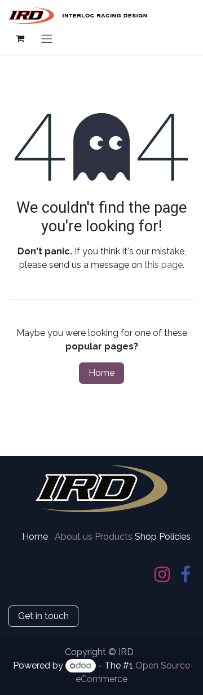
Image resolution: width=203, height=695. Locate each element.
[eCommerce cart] (19, 38)
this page (163, 264)
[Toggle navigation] (47, 38)
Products (114, 536)
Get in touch (43, 616)
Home (101, 372)
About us (73, 536)
